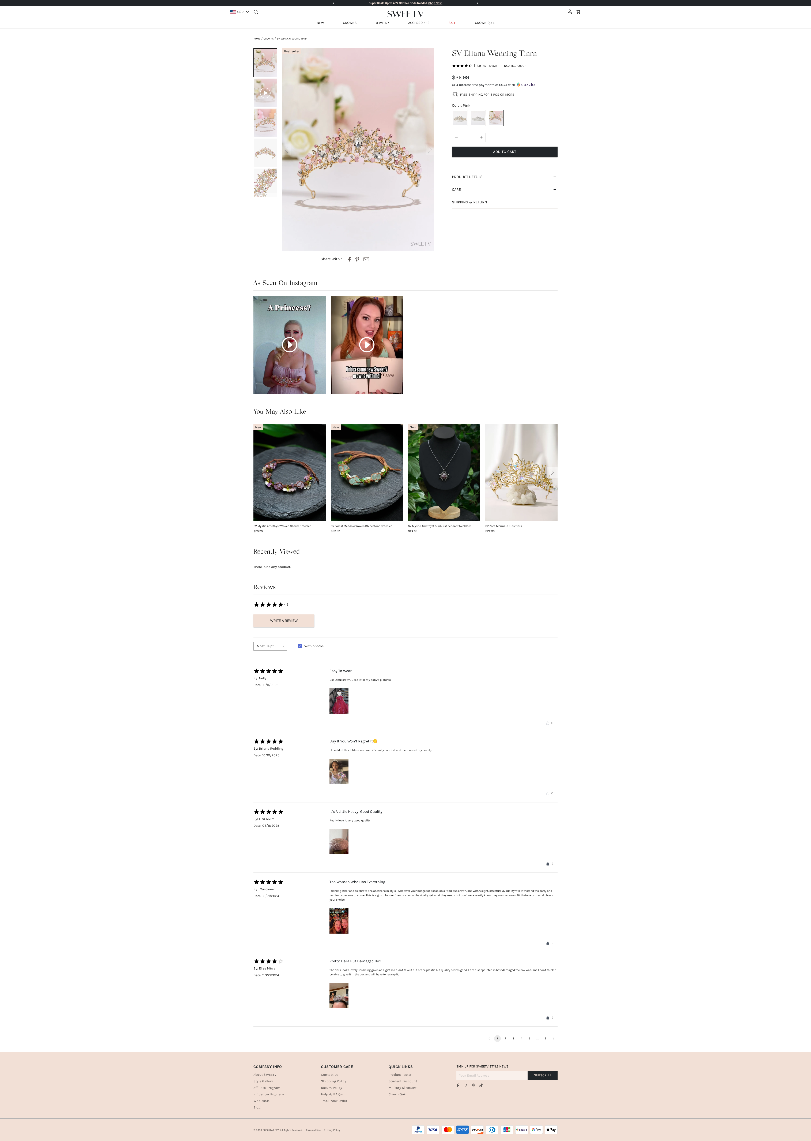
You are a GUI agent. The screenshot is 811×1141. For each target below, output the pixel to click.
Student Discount (403, 1081)
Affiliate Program (266, 1088)
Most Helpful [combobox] (266, 646)
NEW (320, 23)
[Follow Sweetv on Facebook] (458, 1085)
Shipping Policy (333, 1081)
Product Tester (400, 1075)
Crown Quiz (398, 1094)
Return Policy (331, 1088)
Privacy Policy (332, 1130)
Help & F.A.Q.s (332, 1094)
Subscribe (542, 1075)
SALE (452, 23)
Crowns (269, 38)
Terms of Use (313, 1130)
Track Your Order (334, 1101)
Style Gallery (263, 1081)
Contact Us (329, 1075)
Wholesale (261, 1101)
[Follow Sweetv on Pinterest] (473, 1085)
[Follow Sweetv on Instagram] (466, 1085)
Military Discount (402, 1088)
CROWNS (350, 23)
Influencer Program (268, 1094)
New (258, 427)
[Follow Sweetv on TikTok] (481, 1085)
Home (256, 38)
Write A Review (284, 620)
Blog (256, 1107)
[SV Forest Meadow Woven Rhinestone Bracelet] (367, 472)
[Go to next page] (553, 1038)
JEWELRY (382, 23)
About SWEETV (264, 1075)
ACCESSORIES (419, 23)
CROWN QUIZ (484, 23)
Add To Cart (504, 151)
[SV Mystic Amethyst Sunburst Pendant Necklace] (444, 472)
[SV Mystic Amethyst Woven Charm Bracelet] (289, 472)
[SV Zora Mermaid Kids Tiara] (521, 472)
